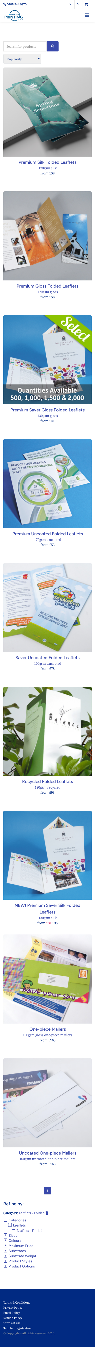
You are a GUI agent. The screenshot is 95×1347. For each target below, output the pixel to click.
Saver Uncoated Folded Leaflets (47, 657)
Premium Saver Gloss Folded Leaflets (47, 410)
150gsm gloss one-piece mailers (47, 1035)
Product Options (21, 1266)
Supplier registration (17, 1328)
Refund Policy (12, 1318)
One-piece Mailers (47, 1029)
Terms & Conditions (16, 1302)
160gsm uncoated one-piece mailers (47, 1159)
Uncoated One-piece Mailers (47, 1153)
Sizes (12, 1235)
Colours (14, 1241)
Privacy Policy (12, 1308)
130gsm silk (47, 918)
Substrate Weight (22, 1256)
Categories (17, 1220)
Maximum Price (20, 1246)
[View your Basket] (87, 4)
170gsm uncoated (47, 539)
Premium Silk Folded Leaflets (47, 162)
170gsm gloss (47, 292)
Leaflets (19, 1225)
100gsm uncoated (47, 663)
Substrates (17, 1251)
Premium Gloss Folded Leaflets (47, 286)
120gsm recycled (47, 787)
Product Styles (20, 1261)
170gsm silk (47, 168)
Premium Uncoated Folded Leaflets (47, 533)
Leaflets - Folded (32, 1213)
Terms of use (12, 1323)
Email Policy (11, 1313)
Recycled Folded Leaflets (47, 781)
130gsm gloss (47, 415)
